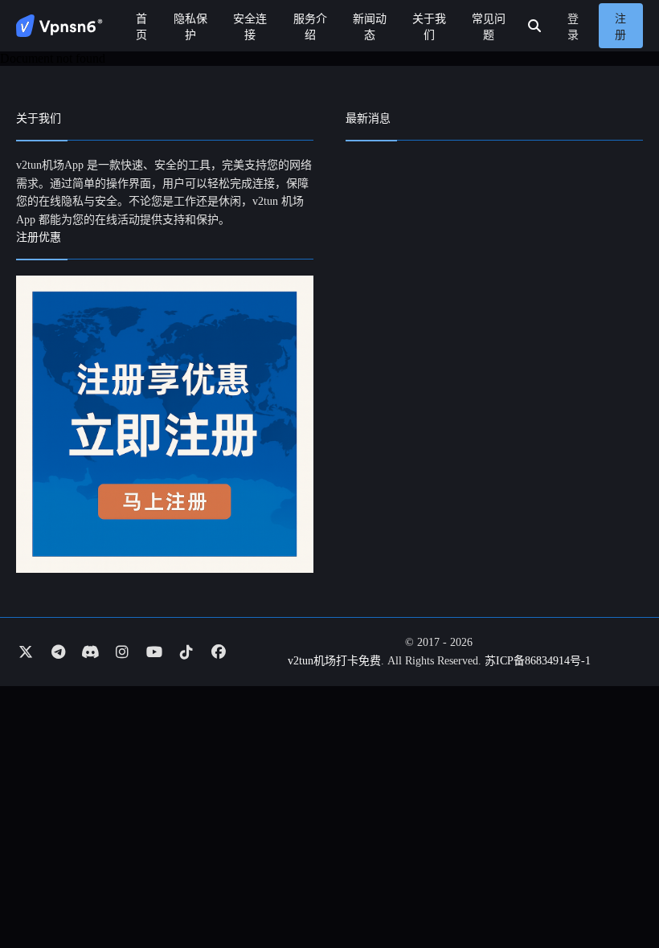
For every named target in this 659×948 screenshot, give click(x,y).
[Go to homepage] (59, 25)
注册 (620, 27)
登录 (573, 27)
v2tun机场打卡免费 (334, 661)
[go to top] (615, 890)
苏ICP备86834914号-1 (538, 661)
